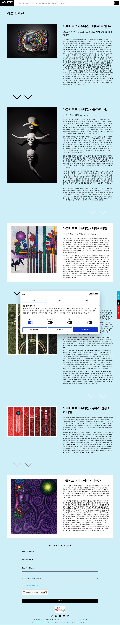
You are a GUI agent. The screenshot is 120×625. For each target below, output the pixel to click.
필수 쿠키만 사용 (35, 329)
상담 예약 (44, 3)
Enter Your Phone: (28, 568)
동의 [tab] (33, 300)
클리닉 (56, 3)
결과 (40, 3)
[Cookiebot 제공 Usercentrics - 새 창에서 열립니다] (90, 294)
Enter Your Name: (28, 551)
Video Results (118, 312)
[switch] (50, 322)
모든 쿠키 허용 (85, 329)
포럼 (61, 3)
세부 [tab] (60, 300)
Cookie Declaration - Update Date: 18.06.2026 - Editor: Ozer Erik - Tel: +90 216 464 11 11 (60, 623)
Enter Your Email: (27, 559)
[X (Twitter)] (56, 616)
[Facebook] (60, 616)
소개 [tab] (86, 300)
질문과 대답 (51, 3)
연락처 (64, 3)
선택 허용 (60, 329)
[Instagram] (52, 616)
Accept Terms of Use (31, 585)
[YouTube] (64, 616)
